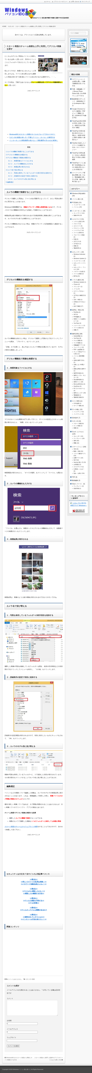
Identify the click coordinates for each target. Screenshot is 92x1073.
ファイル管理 (78, 232)
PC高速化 (75, 202)
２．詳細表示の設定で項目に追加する (23, 176)
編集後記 (9, 182)
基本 (75, 440)
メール (76, 289)
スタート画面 (78, 423)
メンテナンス (78, 414)
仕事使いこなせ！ (79, 469)
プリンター (77, 286)
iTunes (76, 284)
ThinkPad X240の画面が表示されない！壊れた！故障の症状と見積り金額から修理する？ (78, 135)
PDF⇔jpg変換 (78, 349)
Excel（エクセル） (78, 432)
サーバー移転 (78, 405)
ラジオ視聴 (77, 343)
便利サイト (77, 382)
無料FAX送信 (77, 373)
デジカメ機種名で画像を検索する (18, 158)
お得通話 (76, 464)
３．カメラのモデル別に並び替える (22, 179)
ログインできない (79, 291)
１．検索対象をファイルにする (20, 161)
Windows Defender (79, 254)
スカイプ (76, 224)
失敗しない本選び (79, 364)
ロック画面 (77, 426)
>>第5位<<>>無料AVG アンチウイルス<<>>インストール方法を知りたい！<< (33, 917)
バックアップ (78, 411)
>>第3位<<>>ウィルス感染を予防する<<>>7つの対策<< (33, 900)
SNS (75, 449)
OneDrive (76, 386)
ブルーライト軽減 (79, 235)
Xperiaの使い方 (78, 462)
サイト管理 (75, 401)
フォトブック (78, 347)
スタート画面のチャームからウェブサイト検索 (21, 826)
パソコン (76, 207)
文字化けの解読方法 (80, 295)
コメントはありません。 (15, 979)
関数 (75, 443)
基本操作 (75, 418)
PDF (73, 477)
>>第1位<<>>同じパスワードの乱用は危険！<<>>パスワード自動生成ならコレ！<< (33, 881)
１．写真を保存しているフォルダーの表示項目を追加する (30, 173)
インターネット (78, 205)
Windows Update (79, 258)
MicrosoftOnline (78, 384)
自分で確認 (77, 306)
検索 (33, 979)
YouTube (76, 323)
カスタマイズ (76, 219)
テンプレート (78, 438)
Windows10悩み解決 (78, 193)
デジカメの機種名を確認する (17, 155)
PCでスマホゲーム (79, 388)
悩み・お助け (78, 473)
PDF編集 (76, 317)
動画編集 (75, 480)
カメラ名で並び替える (14, 170)
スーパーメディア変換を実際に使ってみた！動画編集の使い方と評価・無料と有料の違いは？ (78, 177)
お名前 (9, 1020)
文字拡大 (76, 243)
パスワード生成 (78, 271)
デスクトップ (78, 228)
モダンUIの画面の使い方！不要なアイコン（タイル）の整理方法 (32, 137)
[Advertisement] (34, 111)
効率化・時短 (76, 310)
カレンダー (77, 436)
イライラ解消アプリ (80, 453)
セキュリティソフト (80, 263)
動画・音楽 (77, 451)
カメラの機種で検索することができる (20, 151)
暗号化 (76, 276)
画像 (75, 330)
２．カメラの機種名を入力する (20, 164)
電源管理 (76, 248)
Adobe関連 (77, 336)
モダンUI (28, 979)
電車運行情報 (78, 397)
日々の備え (75, 409)
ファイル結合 (78, 327)
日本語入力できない (80, 302)
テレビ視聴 (77, 340)
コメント (10, 998)
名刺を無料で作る (79, 360)
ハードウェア (78, 230)
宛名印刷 (76, 488)
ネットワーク (78, 213)
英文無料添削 (78, 379)
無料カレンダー (78, 393)
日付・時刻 (77, 299)
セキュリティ (76, 252)
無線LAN (76, 215)
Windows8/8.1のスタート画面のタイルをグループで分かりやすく (32, 134)
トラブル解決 (76, 280)
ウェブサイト (11, 1037)
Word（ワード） (77, 484)
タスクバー (77, 226)
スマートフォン (77, 447)
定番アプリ (77, 458)
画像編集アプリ (78, 345)
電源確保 (76, 395)
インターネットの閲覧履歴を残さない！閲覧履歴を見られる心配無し (33, 140)
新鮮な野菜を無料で (80, 369)
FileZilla (76, 312)
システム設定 (78, 221)
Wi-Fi (75, 460)
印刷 (75, 239)
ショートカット (78, 325)
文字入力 (76, 241)
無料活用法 (75, 334)
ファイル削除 (78, 274)
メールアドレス (12, 1029)
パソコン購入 (76, 199)
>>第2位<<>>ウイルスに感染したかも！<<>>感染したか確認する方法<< (33, 891)
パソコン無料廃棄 (79, 356)
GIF (75, 314)
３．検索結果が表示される (19, 167)
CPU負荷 (76, 403)
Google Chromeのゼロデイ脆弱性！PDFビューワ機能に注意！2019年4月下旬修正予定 (79, 113)
